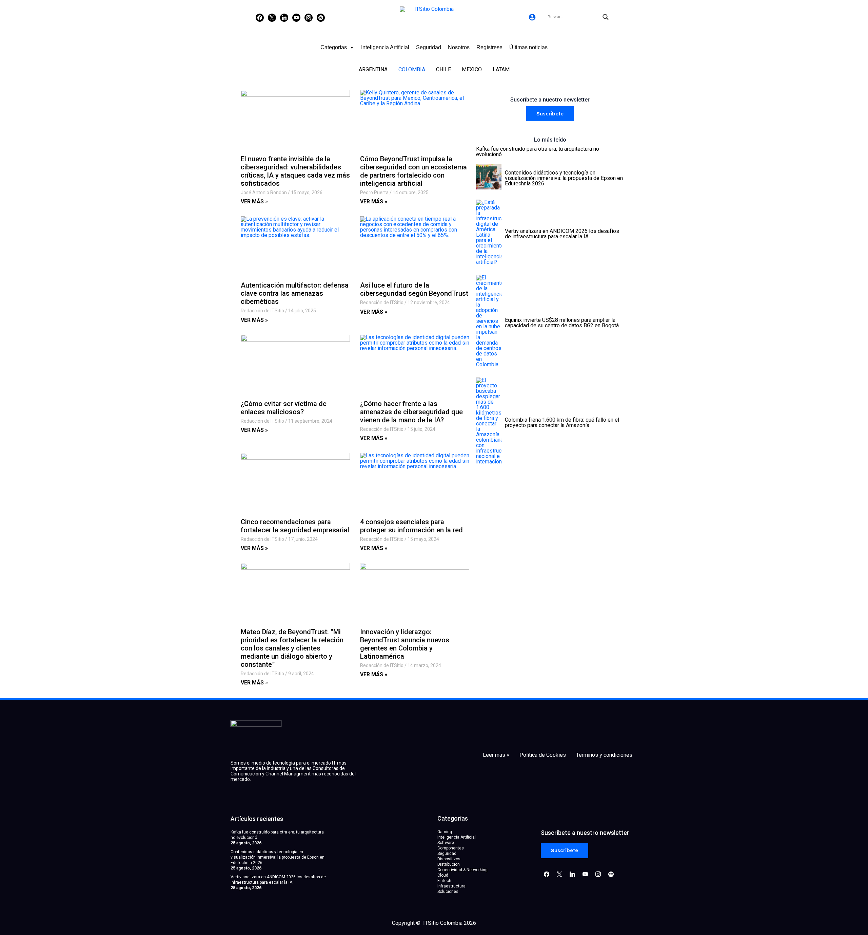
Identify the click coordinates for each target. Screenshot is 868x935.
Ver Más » (254, 201)
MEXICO (472, 69)
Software (445, 842)
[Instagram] (284, 17)
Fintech (444, 880)
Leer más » (496, 755)
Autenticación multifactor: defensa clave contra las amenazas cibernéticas (295, 293)
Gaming (444, 831)
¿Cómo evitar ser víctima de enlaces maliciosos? (284, 408)
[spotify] (321, 17)
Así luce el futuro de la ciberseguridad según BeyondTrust (414, 289)
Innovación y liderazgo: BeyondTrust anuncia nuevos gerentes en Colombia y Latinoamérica (404, 644)
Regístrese (489, 47)
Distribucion (448, 864)
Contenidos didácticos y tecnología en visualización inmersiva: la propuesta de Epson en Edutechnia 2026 (277, 857)
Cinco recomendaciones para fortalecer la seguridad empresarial (295, 526)
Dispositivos (448, 859)
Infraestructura (451, 886)
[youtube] (296, 17)
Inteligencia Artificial (385, 47)
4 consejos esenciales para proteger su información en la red (411, 526)
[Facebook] (260, 17)
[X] (272, 17)
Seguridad (428, 47)
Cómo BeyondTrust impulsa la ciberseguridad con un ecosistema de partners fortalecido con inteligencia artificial (413, 171)
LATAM (501, 69)
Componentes (450, 848)
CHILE (443, 69)
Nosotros (459, 47)
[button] (550, 114)
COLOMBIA (411, 69)
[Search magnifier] (605, 17)
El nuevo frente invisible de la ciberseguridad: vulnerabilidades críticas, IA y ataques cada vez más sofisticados (295, 171)
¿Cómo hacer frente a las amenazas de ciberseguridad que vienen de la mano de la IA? (411, 412)
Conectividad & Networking (462, 869)
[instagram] (308, 17)
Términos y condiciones (604, 755)
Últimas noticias (528, 47)
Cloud (442, 875)
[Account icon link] (532, 17)
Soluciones (447, 891)
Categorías (333, 47)
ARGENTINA (373, 69)
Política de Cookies (542, 755)
